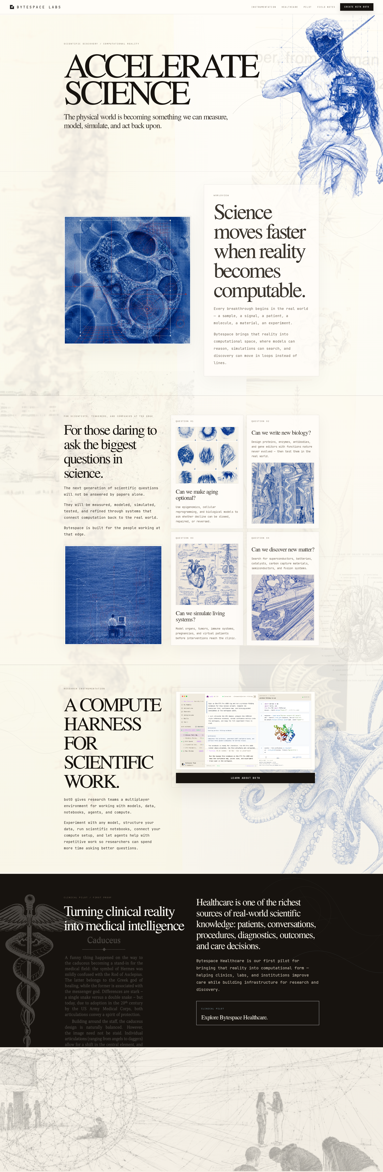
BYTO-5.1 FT (210, 766)
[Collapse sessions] (202, 730)
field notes (326, 7)
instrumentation (264, 7)
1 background (249, 765)
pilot (308, 7)
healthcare (290, 7)
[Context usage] (255, 765)
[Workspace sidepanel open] (254, 696)
